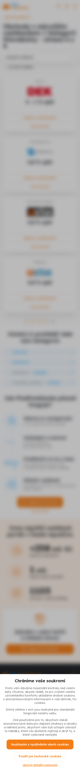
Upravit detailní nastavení (40, 765)
